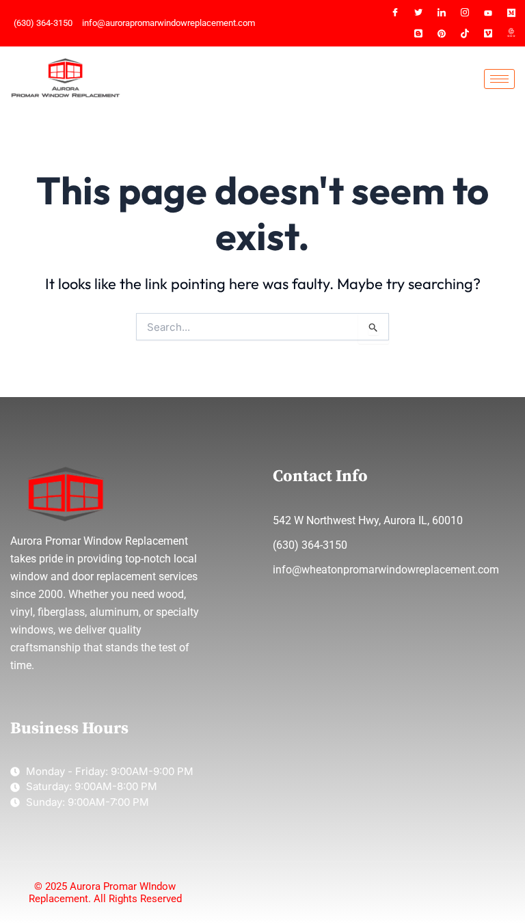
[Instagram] (465, 13)
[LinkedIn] (441, 13)
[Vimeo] (488, 33)
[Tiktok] (465, 33)
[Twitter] (418, 13)
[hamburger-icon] (499, 79)
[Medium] (511, 13)
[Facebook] (395, 13)
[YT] (488, 13)
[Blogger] (418, 33)
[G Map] (511, 33)
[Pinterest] (441, 33)
